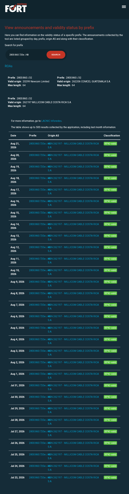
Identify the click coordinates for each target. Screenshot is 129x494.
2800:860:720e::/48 (39, 143)
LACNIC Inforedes (51, 120)
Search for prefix (14, 45)
